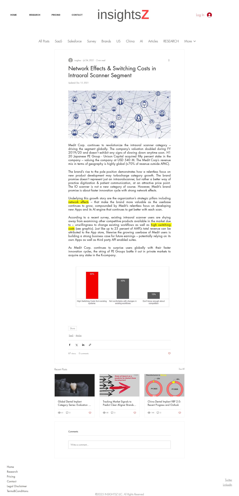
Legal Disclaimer (17, 486)
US (118, 41)
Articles (153, 41)
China (130, 41)
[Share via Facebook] (69, 344)
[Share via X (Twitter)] (76, 344)
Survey (91, 41)
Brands (106, 41)
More (188, 41)
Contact (11, 481)
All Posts (44, 41)
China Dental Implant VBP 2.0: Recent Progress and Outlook (164, 403)
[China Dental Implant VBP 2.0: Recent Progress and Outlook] (164, 385)
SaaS (58, 41)
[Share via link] (90, 344)
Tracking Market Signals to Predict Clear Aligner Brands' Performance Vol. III (118, 403)
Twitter (228, 480)
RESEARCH (171, 41)
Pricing (11, 476)
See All (182, 369)
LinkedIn (227, 485)
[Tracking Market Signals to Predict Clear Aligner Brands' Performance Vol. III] (120, 385)
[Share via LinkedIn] (83, 344)
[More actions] (169, 60)
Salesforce (75, 41)
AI (141, 41)
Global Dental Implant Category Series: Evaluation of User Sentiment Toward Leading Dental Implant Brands (74, 403)
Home (10, 467)
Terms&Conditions (17, 491)
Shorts (72, 328)
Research (12, 471)
